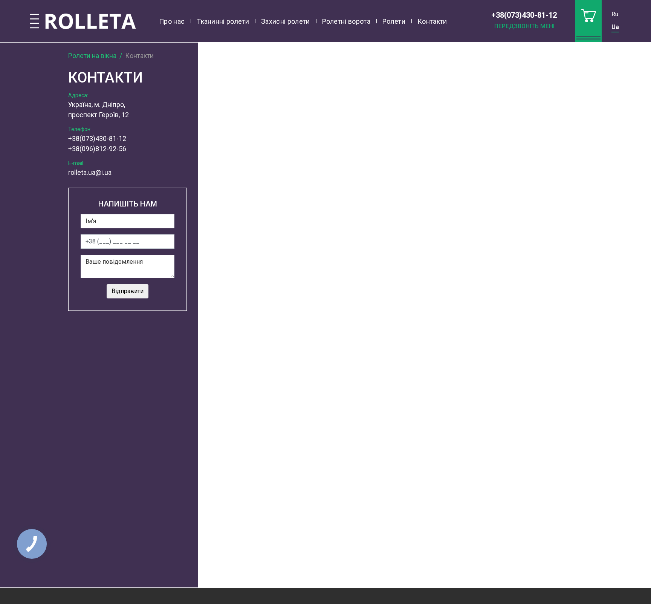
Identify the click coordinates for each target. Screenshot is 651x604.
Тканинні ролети (223, 21)
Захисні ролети (285, 21)
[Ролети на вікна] (83, 21)
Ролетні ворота (346, 21)
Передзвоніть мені (524, 26)
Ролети (393, 21)
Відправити (128, 291)
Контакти (432, 21)
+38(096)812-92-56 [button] (97, 149)
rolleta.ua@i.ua (90, 172)
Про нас (172, 21)
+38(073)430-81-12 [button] (524, 15)
